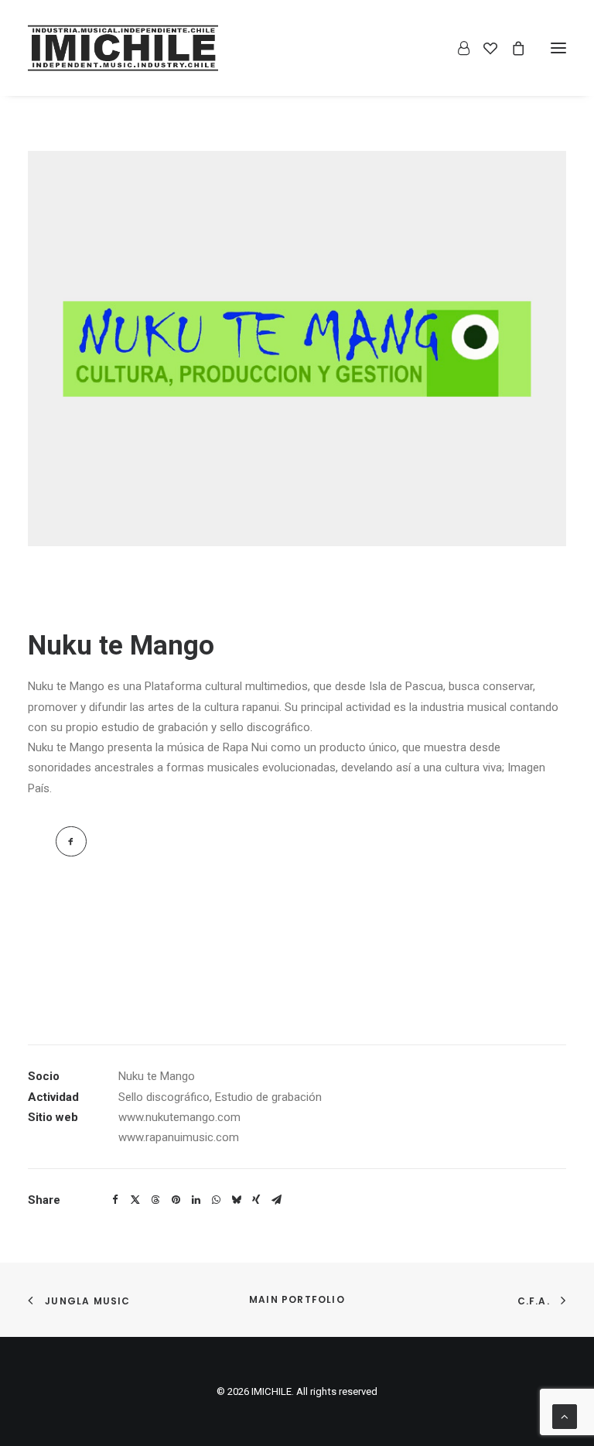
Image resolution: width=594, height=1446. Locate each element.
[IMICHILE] (123, 48)
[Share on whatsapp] (216, 1200)
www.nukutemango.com (179, 1117)
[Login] (456, 48)
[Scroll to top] (564, 1416)
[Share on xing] (256, 1200)
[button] (558, 48)
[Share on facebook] (115, 1200)
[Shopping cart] (511, 48)
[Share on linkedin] (195, 1200)
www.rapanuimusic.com (178, 1137)
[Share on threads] (155, 1200)
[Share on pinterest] (175, 1200)
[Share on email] (276, 1200)
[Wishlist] (483, 48)
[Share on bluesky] (236, 1200)
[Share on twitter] (135, 1200)
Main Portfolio (297, 1299)
